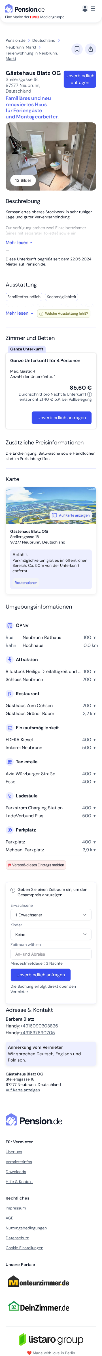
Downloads (16, 1171)
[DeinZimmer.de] (38, 1314)
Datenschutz (17, 1237)
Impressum (16, 1208)
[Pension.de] (26, 8)
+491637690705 (37, 1033)
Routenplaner (26, 582)
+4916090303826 (39, 1026)
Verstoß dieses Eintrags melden (38, 864)
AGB (9, 1218)
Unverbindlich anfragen (79, 79)
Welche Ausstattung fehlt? (66, 313)
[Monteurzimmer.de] (38, 1289)
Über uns (14, 1151)
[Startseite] (35, 1119)
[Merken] (77, 49)
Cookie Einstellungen (24, 1247)
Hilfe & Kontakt (19, 1181)
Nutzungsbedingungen (26, 1227)
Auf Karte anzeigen (74, 515)
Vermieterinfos (19, 1161)
